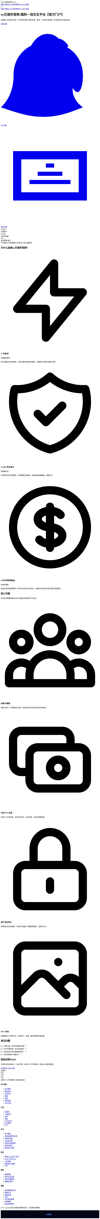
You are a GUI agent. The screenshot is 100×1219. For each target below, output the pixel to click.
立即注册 (4, 24)
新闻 (6, 1096)
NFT (6, 1125)
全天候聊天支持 (10, 1190)
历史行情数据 (9, 1179)
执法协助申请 (9, 1204)
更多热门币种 (9, 1148)
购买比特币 (8, 1145)
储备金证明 (8, 1181)
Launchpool (8, 1121)
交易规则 (8, 1201)
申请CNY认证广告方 (12, 1156)
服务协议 (8, 1100)
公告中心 (8, 1093)
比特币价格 (8, 1138)
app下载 (12, 4)
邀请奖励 (8, 1174)
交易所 (6, 4)
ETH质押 (8, 1123)
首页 (2, 4)
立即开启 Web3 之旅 (8, 1068)
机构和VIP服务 (10, 1164)
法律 (6, 1098)
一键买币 (8, 1114)
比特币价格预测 (10, 1143)
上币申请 (8, 1161)
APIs (6, 1197)
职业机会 (8, 1091)
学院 (6, 1119)
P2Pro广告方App (10, 1159)
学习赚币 (8, 1134)
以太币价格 (8, 1141)
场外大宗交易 (9, 1177)
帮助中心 (18, 4)
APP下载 (8, 1103)
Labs (6, 1165)
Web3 (23, 4)
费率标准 (8, 1195)
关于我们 (8, 1089)
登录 (27, 4)
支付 (6, 1116)
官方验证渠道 (9, 1199)
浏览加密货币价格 (11, 1136)
